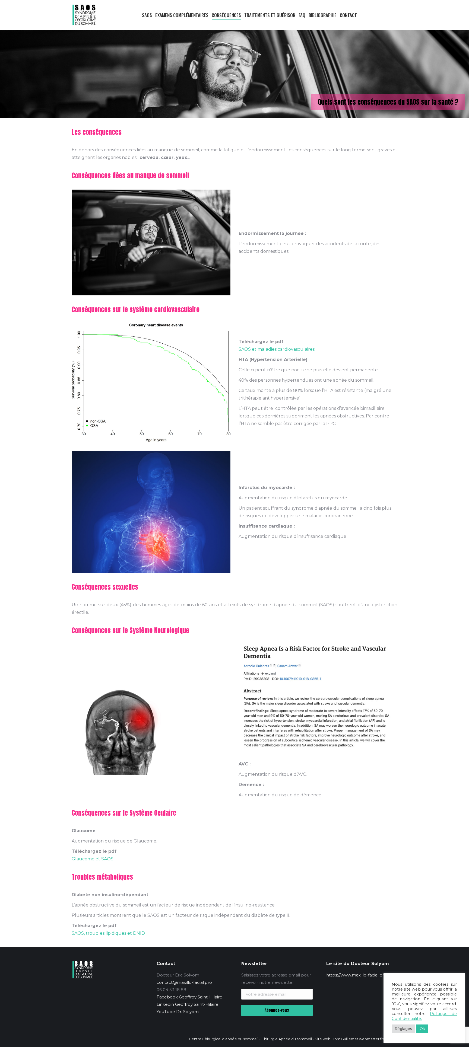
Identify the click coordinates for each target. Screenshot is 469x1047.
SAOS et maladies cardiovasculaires (277, 349)
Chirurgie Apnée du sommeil (286, 1039)
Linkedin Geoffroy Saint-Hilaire (187, 1004)
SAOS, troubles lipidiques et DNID (108, 933)
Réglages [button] (403, 1028)
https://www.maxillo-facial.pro (356, 975)
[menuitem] (138, 15)
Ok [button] (422, 1028)
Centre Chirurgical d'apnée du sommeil (223, 1039)
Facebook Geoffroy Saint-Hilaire (189, 997)
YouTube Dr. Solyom (178, 1011)
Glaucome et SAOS (92, 858)
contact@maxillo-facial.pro (184, 982)
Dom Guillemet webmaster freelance (364, 1039)
